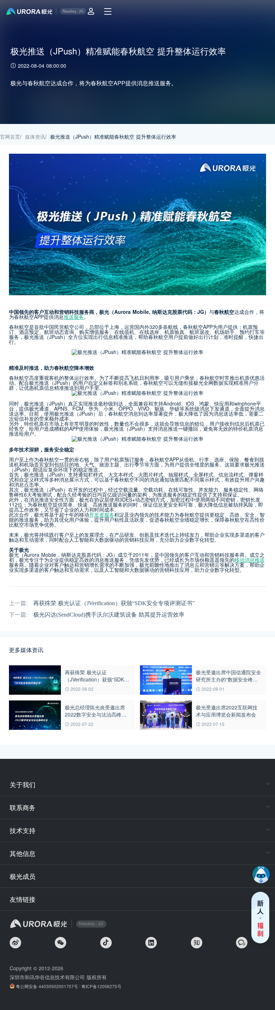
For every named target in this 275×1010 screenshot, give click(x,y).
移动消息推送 (250, 559)
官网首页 (10, 136)
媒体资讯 (35, 136)
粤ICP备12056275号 (101, 986)
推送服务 (74, 316)
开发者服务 (101, 514)
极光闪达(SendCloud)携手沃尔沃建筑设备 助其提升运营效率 (108, 615)
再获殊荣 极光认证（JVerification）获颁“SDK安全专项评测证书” (114, 603)
